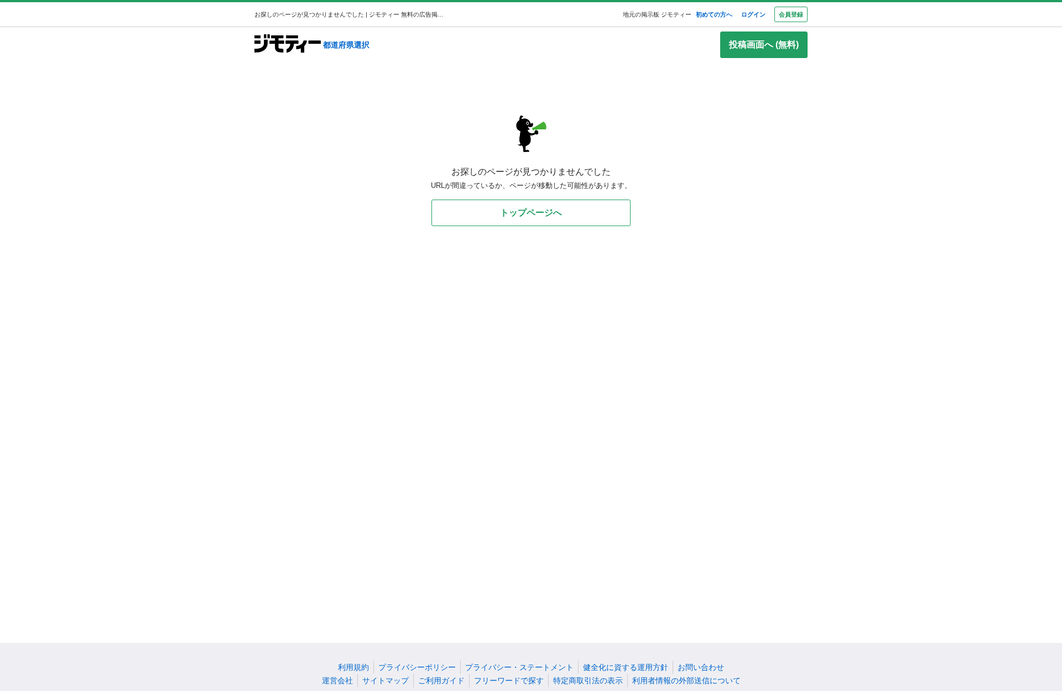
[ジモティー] (287, 44)
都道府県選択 (346, 44)
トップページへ (531, 212)
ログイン (753, 14)
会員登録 (791, 14)
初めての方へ (714, 14)
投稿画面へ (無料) (764, 44)
